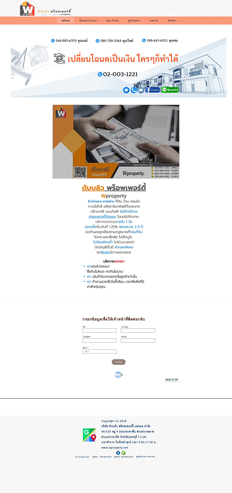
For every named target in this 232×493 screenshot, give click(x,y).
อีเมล (85, 348)
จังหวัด (124, 337)
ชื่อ (84, 327)
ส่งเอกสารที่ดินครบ (102, 216)
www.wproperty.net (114, 447)
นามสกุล (124, 327)
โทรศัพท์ (86, 337)
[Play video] (116, 141)
